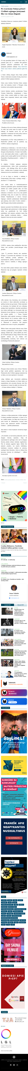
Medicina (21, 904)
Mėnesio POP (20, 605)
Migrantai (10, 922)
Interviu (3, 913)
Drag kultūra (22, 922)
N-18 (8, 924)
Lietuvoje (17, 479)
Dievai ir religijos (12, 906)
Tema (25, 479)
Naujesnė (3, 482)
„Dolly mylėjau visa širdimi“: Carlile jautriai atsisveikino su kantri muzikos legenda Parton (14, 573)
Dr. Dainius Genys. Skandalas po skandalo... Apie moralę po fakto (12, 580)
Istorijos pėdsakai (5, 920)
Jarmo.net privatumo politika (6, 1050)
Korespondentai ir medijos (20, 909)
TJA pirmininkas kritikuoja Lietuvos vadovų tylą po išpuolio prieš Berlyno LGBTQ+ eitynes (20, 674)
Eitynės (10, 911)
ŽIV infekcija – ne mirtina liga (8, 559)
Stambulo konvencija (17, 915)
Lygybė (3, 915)
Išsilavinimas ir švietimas (19, 913)
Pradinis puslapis (4, 6)
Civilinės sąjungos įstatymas (15, 6)
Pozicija (14, 902)
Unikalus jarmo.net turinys (7, 904)
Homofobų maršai (14, 920)
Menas (16, 904)
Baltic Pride (22, 920)
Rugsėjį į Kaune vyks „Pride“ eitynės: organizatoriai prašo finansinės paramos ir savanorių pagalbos (19, 612)
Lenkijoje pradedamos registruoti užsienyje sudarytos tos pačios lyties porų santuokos (13, 566)
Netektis (16, 922)
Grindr (3, 924)
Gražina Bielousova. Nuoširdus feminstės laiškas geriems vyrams (12, 547)
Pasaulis (9, 900)
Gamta (12, 924)
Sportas (8, 915)
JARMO (3, 2)
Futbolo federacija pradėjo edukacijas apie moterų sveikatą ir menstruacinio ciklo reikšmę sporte (20, 653)
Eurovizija (4, 922)
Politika (21, 479)
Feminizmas (4, 906)
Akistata (20, 900)
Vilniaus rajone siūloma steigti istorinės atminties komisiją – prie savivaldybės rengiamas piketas (19, 664)
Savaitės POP (7, 605)
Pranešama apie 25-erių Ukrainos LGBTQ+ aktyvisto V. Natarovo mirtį (20, 622)
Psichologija (9, 913)
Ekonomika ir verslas (18, 911)
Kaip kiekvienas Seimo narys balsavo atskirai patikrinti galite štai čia (14, 68)
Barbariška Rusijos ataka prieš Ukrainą (9, 917)
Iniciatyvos (4, 911)
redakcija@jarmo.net (15, 598)
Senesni (24, 482)
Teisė (10, 902)
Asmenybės (4, 902)
